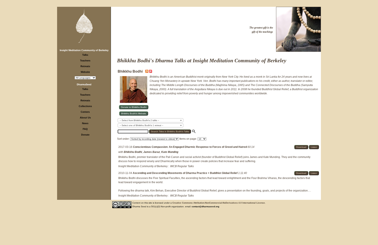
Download (301, 147)
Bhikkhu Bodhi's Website (133, 113)
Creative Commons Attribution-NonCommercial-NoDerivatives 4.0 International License (218, 203)
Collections (85, 106)
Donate (85, 134)
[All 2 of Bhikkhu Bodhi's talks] (150, 71)
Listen (314, 147)
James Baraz (151, 152)
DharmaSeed (84, 84)
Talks (85, 55)
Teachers (85, 60)
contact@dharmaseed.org (205, 206)
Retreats (85, 66)
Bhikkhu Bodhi (133, 152)
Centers (85, 112)
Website (85, 72)
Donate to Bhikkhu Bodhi (133, 107)
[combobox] (150, 120)
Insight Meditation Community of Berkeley (84, 50)
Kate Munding (169, 152)
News (85, 123)
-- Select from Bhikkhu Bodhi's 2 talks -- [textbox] (139, 120)
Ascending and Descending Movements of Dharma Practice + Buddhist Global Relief (185, 173)
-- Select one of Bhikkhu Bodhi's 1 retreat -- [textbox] (141, 125)
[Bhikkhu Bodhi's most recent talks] (147, 71)
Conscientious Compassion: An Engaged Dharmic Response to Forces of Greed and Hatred (190, 146)
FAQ (85, 129)
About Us (85, 117)
